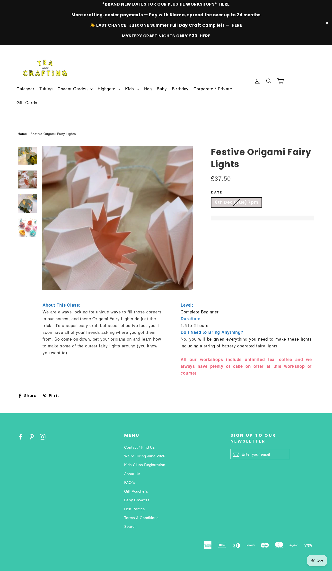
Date (216, 192)
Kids (130, 88)
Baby (162, 88)
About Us (132, 473)
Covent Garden (73, 88)
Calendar (26, 88)
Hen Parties (134, 508)
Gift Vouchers (136, 491)
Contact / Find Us (139, 447)
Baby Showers (136, 499)
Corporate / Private (212, 88)
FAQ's (129, 482)
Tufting (46, 88)
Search (130, 526)
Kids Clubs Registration (145, 464)
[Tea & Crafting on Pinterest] (32, 436)
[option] (117, 218)
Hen (148, 88)
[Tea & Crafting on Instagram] (42, 436)
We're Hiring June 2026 (145, 455)
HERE (224, 4)
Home (22, 133)
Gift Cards (27, 102)
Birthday (180, 88)
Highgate (107, 88)
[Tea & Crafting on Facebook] (21, 436)
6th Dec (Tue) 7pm (236, 202)
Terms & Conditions (141, 517)
